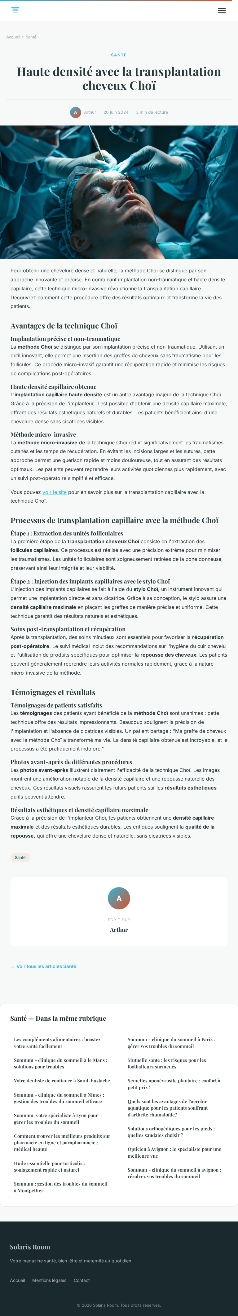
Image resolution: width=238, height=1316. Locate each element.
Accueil (13, 36)
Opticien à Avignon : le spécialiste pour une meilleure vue (174, 1152)
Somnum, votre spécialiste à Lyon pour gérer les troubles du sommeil (56, 1118)
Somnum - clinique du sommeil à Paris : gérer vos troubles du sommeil (171, 1042)
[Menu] (222, 10)
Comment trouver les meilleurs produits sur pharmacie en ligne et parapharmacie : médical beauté (62, 1142)
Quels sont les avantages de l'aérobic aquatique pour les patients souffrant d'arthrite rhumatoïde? (168, 1108)
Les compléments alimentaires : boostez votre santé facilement (57, 1042)
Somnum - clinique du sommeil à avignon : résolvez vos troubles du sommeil (174, 1173)
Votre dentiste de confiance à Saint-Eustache (62, 1080)
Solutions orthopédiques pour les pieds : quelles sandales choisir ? (171, 1131)
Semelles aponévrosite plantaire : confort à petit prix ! (174, 1083)
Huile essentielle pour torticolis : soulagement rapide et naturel (49, 1166)
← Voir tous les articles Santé (43, 966)
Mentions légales (49, 1280)
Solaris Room (30, 1246)
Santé (31, 36)
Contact (82, 1280)
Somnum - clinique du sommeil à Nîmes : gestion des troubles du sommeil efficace (59, 1098)
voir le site (54, 492)
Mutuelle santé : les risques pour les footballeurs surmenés (167, 1063)
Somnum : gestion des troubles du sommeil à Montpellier (61, 1187)
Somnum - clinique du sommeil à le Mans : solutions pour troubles (60, 1063)
